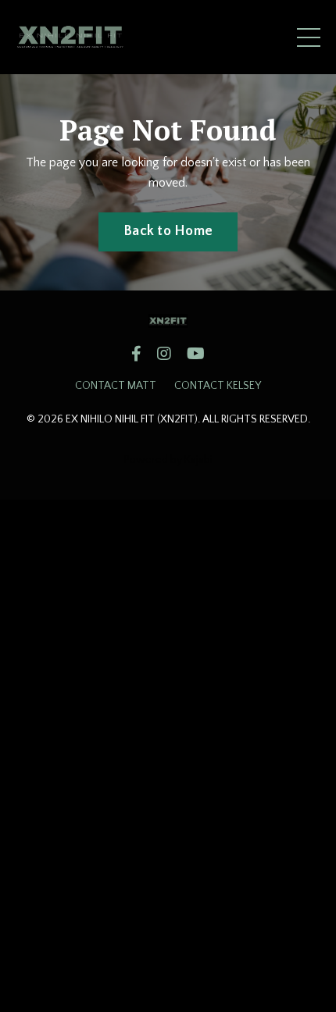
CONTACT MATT (115, 386)
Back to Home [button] (168, 231)
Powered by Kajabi (168, 460)
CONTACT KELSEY (217, 386)
